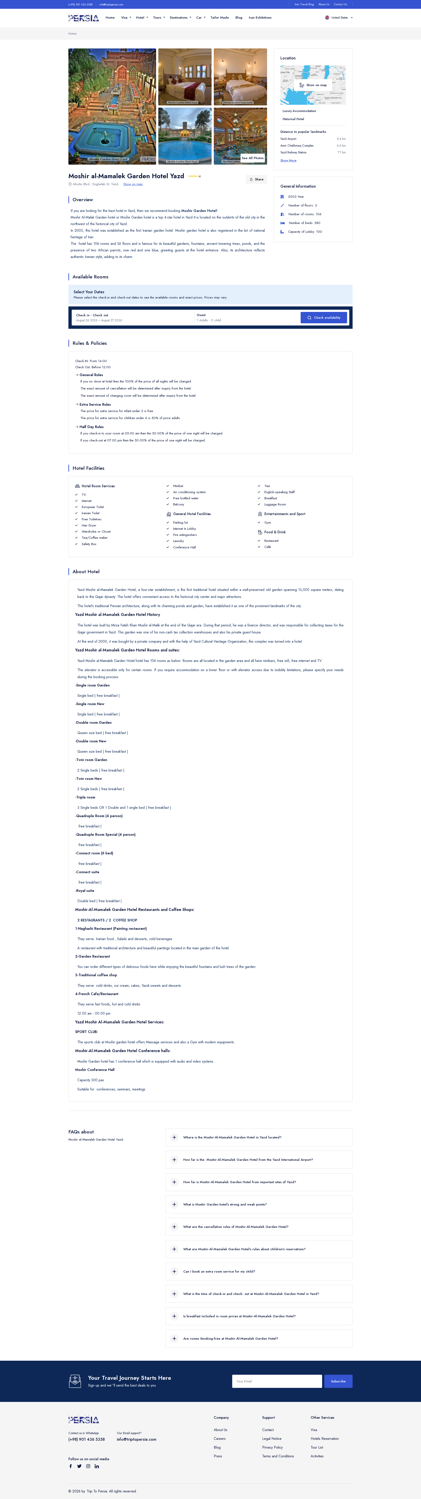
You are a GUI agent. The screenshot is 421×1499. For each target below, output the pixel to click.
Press (218, 1456)
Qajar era (194, 625)
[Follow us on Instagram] (88, 1467)
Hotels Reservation (325, 1438)
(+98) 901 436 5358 (80, 5)
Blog (238, 17)
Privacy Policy (272, 1447)
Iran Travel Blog (304, 4)
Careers (220, 1438)
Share (259, 179)
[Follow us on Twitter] (79, 1467)
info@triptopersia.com (111, 5)
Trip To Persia (97, 1491)
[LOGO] (83, 17)
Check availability (327, 317)
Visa (314, 1429)
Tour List (317, 1447)
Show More (288, 160)
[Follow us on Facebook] (70, 1467)
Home (110, 17)
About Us (323, 4)
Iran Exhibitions (260, 17)
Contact (268, 1429)
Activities (317, 1456)
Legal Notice (272, 1438)
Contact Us (340, 4)
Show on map (133, 184)
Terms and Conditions (278, 1456)
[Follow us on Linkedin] (97, 1467)
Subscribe (338, 1381)
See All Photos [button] (253, 158)
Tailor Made (219, 17)
